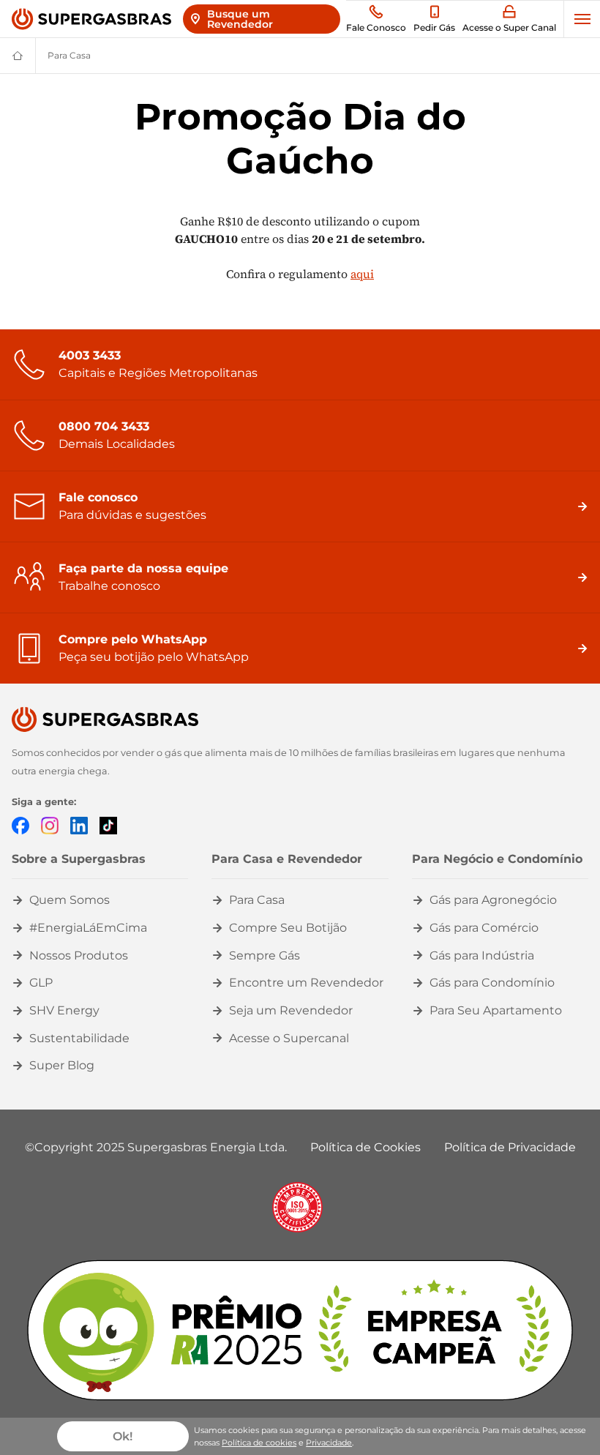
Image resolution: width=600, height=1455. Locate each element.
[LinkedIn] (79, 824)
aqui (362, 274)
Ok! (122, 1436)
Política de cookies (259, 1442)
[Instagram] (50, 824)
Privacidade (329, 1442)
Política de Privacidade (510, 1147)
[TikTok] (108, 824)
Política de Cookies (365, 1147)
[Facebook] (20, 824)
